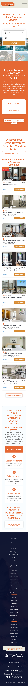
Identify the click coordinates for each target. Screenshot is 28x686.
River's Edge (14, 588)
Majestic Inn (14, 639)
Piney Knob (14, 570)
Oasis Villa (14, 549)
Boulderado (14, 636)
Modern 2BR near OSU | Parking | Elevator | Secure (12, 297)
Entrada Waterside (14, 555)
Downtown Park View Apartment (12, 325)
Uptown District (11, 215)
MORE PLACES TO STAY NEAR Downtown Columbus (14, 121)
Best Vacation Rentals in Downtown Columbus (10, 154)
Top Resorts (14, 593)
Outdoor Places (11, 682)
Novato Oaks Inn (14, 630)
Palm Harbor (14, 561)
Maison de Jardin (14, 552)
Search (14, 43)
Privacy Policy (8, 666)
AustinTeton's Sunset (14, 582)
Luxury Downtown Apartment (11, 269)
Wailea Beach (14, 558)
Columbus (5, 187)
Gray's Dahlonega (14, 585)
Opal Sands (14, 606)
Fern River (14, 600)
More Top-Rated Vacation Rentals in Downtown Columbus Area (14, 524)
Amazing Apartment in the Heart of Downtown (13, 213)
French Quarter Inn (14, 627)
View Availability (19, 189)
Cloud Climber (14, 609)
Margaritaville (14, 615)
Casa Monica (14, 642)
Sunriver (14, 597)
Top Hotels (14, 620)
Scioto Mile (10, 187)
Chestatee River (14, 576)
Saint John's (14, 624)
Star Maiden (14, 603)
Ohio (4, 300)
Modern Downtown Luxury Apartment (14, 240)
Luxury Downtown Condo (10, 184)
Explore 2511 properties (14, 110)
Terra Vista (14, 543)
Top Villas (14, 539)
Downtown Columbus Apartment (12, 353)
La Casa (14, 546)
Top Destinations (14, 566)
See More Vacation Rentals (14, 395)
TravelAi (17, 662)
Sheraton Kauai (14, 612)
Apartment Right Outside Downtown (13, 382)
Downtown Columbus (12, 384)
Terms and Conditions (18, 666)
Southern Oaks (14, 633)
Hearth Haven (14, 579)
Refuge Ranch (14, 573)
